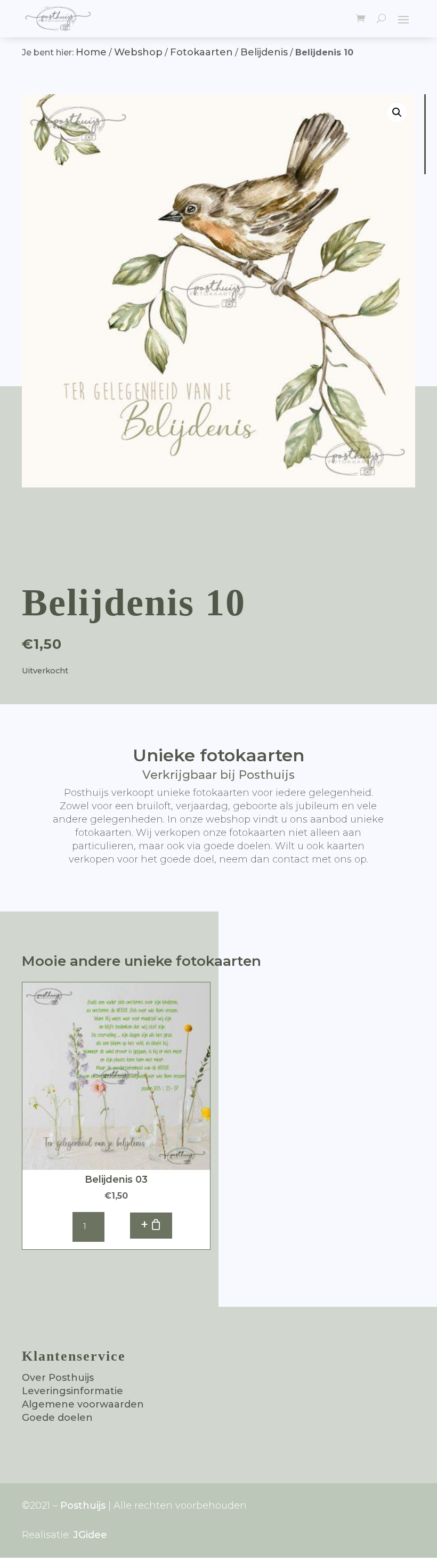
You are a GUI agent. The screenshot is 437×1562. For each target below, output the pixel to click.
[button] (397, 112)
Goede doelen (57, 1417)
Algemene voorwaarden (83, 1404)
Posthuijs (83, 1505)
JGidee (90, 1535)
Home (91, 52)
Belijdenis (264, 52)
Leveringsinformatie (72, 1391)
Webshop (138, 52)
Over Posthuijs (58, 1378)
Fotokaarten (201, 52)
